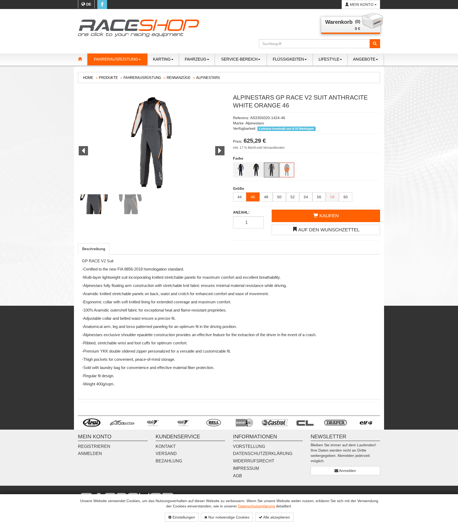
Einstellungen (183, 517)
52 (292, 197)
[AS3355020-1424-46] (271, 170)
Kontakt (166, 446)
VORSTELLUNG (249, 446)
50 (279, 197)
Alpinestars (208, 78)
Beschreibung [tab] (93, 249)
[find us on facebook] (102, 4)
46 (253, 197)
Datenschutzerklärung (256, 506)
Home (88, 78)
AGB (237, 476)
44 (239, 197)
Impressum (246, 468)
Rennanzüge (179, 78)
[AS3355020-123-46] (240, 170)
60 (346, 197)
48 (266, 197)
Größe (238, 188)
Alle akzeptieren (276, 517)
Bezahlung (169, 461)
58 (332, 197)
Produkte (108, 78)
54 (306, 197)
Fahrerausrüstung (142, 78)
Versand (166, 453)
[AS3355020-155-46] (256, 170)
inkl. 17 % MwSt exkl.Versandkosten (259, 148)
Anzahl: (241, 212)
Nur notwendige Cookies (228, 517)
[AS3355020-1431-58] (286, 170)
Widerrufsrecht (253, 461)
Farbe (238, 158)
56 (319, 197)
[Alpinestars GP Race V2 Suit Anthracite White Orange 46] (151, 142)
